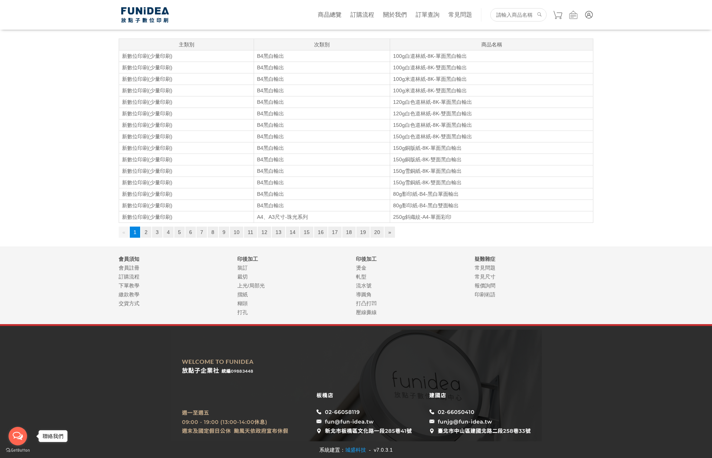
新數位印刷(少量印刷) (147, 56)
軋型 (361, 277)
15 (307, 232)
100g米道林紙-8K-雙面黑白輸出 (430, 90)
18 (349, 232)
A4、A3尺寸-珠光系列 (282, 217)
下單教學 (129, 286)
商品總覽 (330, 14)
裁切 (242, 277)
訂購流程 (362, 14)
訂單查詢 (427, 14)
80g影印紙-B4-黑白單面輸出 (426, 194)
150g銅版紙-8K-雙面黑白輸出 (427, 159)
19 (363, 232)
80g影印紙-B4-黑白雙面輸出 (426, 205)
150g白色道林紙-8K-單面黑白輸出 (432, 125)
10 (237, 232)
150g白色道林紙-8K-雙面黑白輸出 (432, 136)
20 (377, 232)
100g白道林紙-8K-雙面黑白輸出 (430, 67)
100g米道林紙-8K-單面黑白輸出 (430, 79)
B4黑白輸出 (270, 56)
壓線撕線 (366, 312)
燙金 (361, 268)
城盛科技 (355, 450)
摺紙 (242, 294)
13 (278, 232)
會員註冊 (129, 268)
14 (293, 232)
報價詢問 (485, 286)
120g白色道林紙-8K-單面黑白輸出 (432, 102)
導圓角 (364, 294)
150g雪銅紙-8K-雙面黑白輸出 (427, 182)
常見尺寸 (485, 277)
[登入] (588, 14)
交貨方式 (129, 303)
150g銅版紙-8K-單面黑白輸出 (427, 148)
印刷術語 (485, 294)
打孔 (242, 312)
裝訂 (242, 268)
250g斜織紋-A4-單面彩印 (422, 217)
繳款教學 (129, 294)
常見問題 (460, 14)
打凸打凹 (366, 303)
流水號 (364, 286)
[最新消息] (573, 14)
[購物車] (557, 14)
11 (250, 232)
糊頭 (242, 303)
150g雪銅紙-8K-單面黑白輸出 (427, 171)
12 (264, 232)
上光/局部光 (251, 286)
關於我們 (395, 14)
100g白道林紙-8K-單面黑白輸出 (430, 56)
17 (335, 232)
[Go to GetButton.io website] (18, 450)
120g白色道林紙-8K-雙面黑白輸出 (432, 113)
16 (321, 232)
